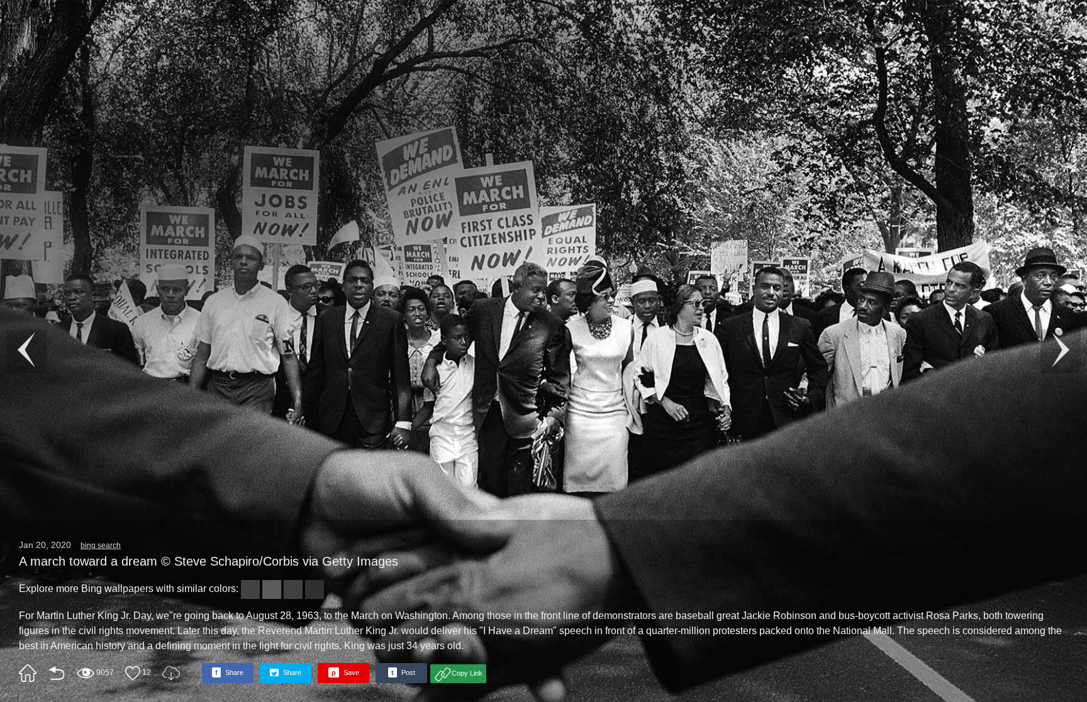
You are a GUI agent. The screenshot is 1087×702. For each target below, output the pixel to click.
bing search (101, 545)
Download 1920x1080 (171, 673)
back (56, 673)
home (27, 673)
